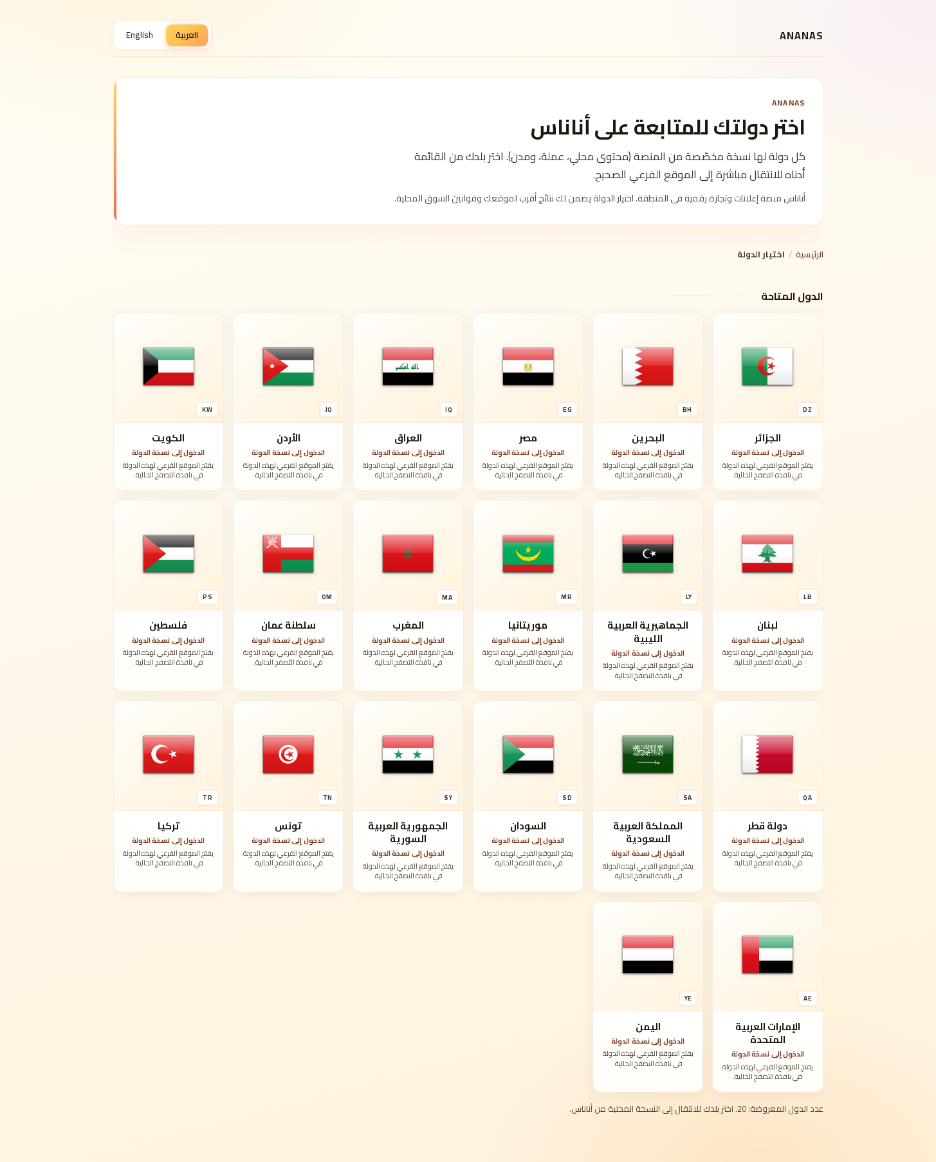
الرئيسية (809, 254)
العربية (187, 34)
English (139, 34)
